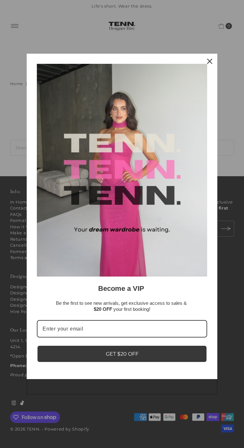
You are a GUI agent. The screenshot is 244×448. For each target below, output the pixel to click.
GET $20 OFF (122, 354)
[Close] (209, 61)
